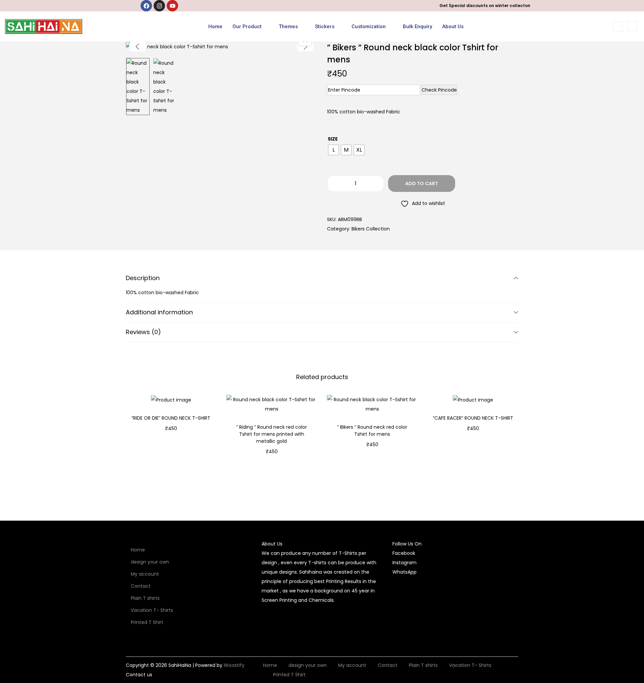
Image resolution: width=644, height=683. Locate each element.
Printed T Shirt (147, 622)
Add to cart (421, 183)
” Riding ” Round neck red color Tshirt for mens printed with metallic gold (271, 434)
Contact (141, 586)
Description (143, 278)
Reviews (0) (143, 332)
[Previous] (137, 46)
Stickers (324, 26)
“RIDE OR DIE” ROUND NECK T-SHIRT (170, 418)
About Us (453, 26)
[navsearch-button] (617, 26)
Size (333, 139)
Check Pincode (439, 90)
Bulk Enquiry (417, 26)
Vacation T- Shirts (152, 610)
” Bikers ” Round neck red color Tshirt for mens (372, 430)
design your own (150, 562)
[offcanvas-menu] (632, 26)
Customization (369, 26)
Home (215, 26)
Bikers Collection (371, 228)
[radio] (333, 150)
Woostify (234, 665)
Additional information (159, 312)
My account (145, 574)
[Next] (305, 46)
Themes (288, 26)
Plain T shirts (145, 598)
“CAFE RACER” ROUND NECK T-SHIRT (473, 418)
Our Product (247, 26)
